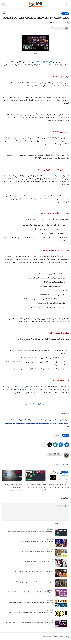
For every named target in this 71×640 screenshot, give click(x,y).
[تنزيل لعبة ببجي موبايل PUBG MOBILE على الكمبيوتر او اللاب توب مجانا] (61, 573)
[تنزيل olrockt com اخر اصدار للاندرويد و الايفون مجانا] (61, 543)
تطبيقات (65, 13)
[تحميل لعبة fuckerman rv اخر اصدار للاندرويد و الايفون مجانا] (61, 583)
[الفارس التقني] (35, 4)
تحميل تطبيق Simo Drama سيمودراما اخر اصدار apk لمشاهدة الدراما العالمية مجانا (29, 593)
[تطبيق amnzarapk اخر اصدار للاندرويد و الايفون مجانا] (61, 563)
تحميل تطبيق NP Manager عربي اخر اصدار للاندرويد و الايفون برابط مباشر (30, 531)
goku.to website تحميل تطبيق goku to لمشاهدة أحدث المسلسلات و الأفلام (29, 612)
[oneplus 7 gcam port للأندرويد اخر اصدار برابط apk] (61, 553)
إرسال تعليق (62, 506)
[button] (61, 444)
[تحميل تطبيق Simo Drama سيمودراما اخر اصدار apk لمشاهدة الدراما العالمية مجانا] (61, 593)
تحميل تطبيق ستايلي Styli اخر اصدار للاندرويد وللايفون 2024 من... (59, 487)
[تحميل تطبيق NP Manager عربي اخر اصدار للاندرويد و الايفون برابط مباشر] (61, 532)
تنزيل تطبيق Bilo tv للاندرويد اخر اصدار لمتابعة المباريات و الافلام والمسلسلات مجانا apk (36, 420)
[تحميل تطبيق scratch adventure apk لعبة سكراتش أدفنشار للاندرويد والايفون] (61, 624)
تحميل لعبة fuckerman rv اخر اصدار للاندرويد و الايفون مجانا (34, 582)
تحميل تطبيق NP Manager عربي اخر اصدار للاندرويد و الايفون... (36, 487)
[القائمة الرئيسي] (67, 4)
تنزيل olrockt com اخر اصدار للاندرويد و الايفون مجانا (37, 541)
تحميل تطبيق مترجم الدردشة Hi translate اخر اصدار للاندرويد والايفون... (12, 487)
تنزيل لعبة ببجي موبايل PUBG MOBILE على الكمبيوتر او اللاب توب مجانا (31, 572)
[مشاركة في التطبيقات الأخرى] (44, 444)
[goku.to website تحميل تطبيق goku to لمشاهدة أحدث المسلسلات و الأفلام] (61, 614)
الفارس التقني (47, 636)
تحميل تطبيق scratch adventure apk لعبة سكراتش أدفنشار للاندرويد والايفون (29, 622)
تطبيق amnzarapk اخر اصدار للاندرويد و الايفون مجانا (37, 562)
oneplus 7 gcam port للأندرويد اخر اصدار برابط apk (37, 551)
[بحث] (3, 4)
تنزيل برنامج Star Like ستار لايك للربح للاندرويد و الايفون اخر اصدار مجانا (31, 602)
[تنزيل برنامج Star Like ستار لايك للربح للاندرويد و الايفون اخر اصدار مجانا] (61, 603)
